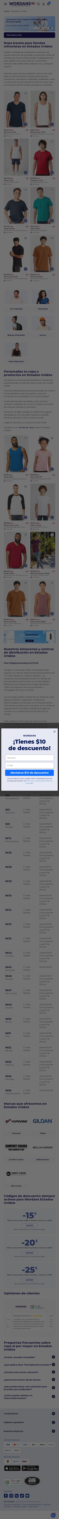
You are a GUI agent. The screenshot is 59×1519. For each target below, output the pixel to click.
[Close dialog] (54, 731)
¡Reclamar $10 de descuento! (29, 772)
